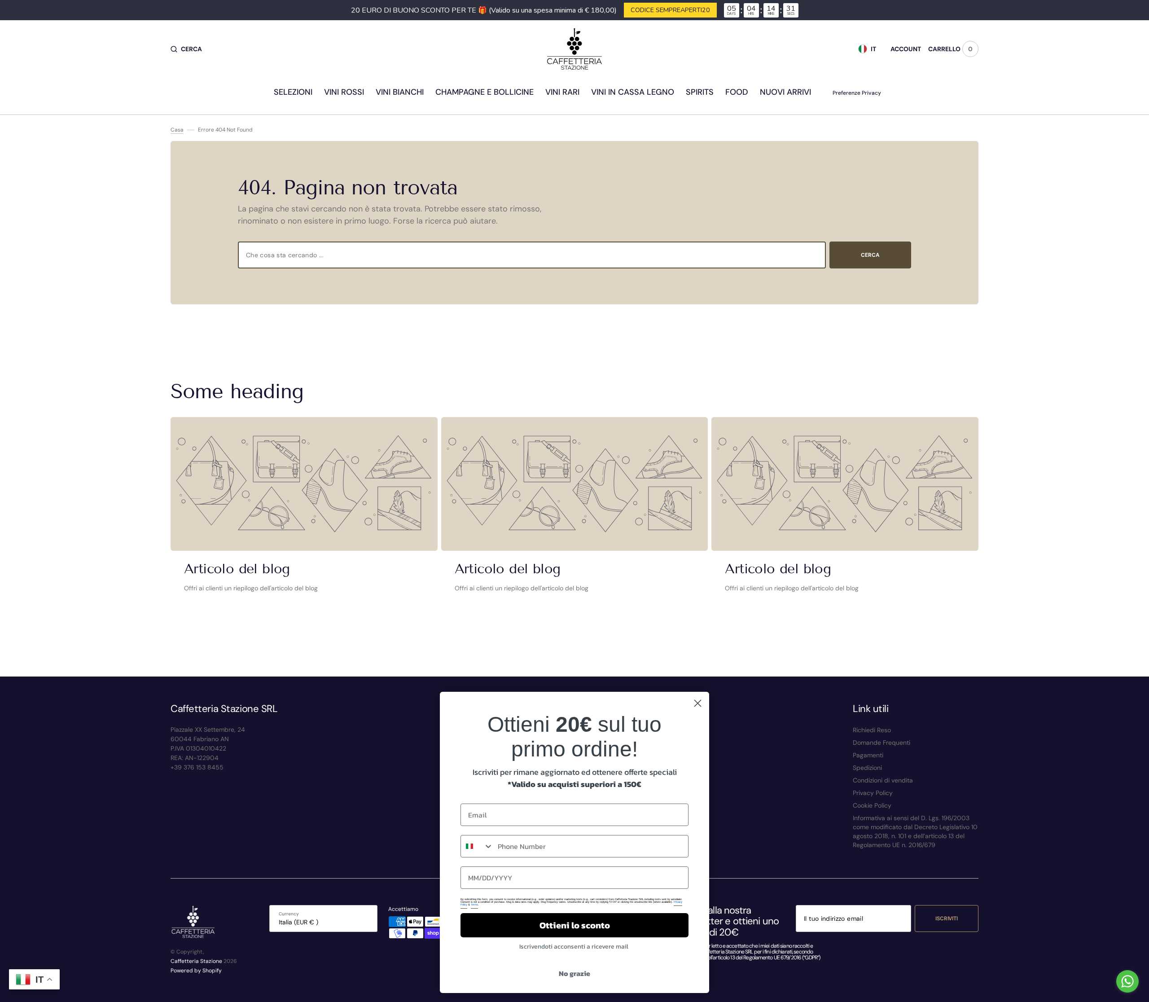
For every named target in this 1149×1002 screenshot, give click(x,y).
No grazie (574, 973)
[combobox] (532, 255)
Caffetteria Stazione (196, 961)
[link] (304, 484)
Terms (474, 904)
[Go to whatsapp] (1127, 981)
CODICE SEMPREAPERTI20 (670, 9)
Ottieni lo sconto (574, 925)
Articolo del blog (237, 569)
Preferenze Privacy (857, 93)
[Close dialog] (698, 703)
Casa (177, 129)
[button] (186, 49)
